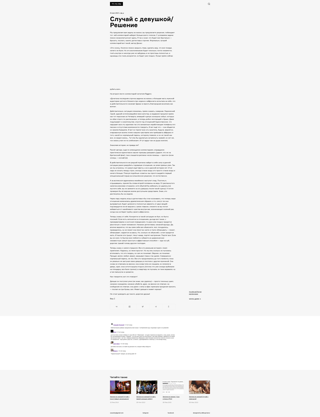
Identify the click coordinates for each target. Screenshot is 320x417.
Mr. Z (122, 13)
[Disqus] (143, 343)
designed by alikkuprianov (201, 413)
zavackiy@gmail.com (116, 413)
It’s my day (116, 4)
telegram (145, 413)
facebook (171, 413)
